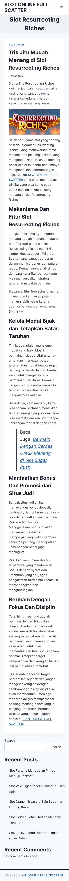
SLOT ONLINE (17, 44)
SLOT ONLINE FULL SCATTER (40, 875)
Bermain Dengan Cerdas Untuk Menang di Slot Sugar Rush (36, 453)
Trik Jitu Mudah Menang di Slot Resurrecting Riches (34, 60)
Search (9, 740)
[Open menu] (61, 7)
